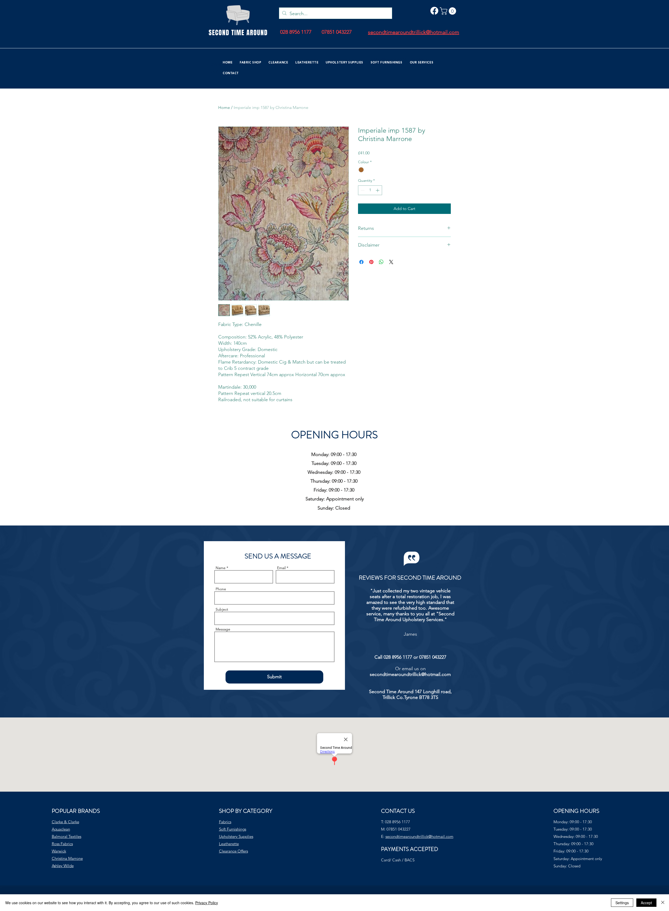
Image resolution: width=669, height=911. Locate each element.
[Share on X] (391, 262)
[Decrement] (362, 190)
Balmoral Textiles (66, 836)
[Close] (663, 902)
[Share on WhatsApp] (381, 262)
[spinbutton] (370, 190)
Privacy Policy (206, 902)
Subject (222, 609)
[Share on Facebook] (361, 262)
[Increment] (378, 190)
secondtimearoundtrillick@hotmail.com (410, 674)
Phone (221, 589)
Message (223, 629)
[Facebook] (434, 11)
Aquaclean (61, 829)
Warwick (59, 851)
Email (281, 568)
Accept (646, 902)
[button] (449, 11)
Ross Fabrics (62, 843)
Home (224, 107)
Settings (622, 902)
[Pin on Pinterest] (371, 262)
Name (221, 568)
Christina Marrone (67, 858)
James (410, 634)
